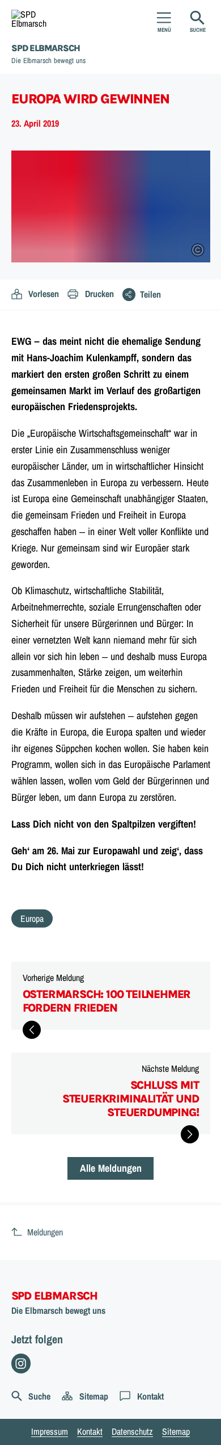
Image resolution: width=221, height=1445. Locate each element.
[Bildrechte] (198, 250)
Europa (32, 918)
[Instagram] (21, 1363)
